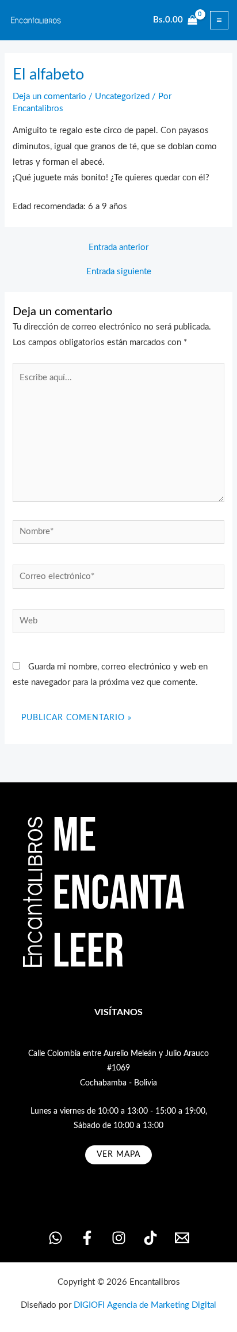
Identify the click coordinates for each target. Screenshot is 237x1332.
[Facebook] (87, 1238)
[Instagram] (119, 1238)
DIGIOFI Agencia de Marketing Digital (145, 1305)
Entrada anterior (118, 248)
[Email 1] (182, 1238)
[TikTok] (150, 1238)
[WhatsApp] (55, 1238)
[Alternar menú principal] (219, 20)
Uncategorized (122, 96)
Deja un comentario (49, 96)
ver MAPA (118, 1155)
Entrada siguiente (118, 272)
